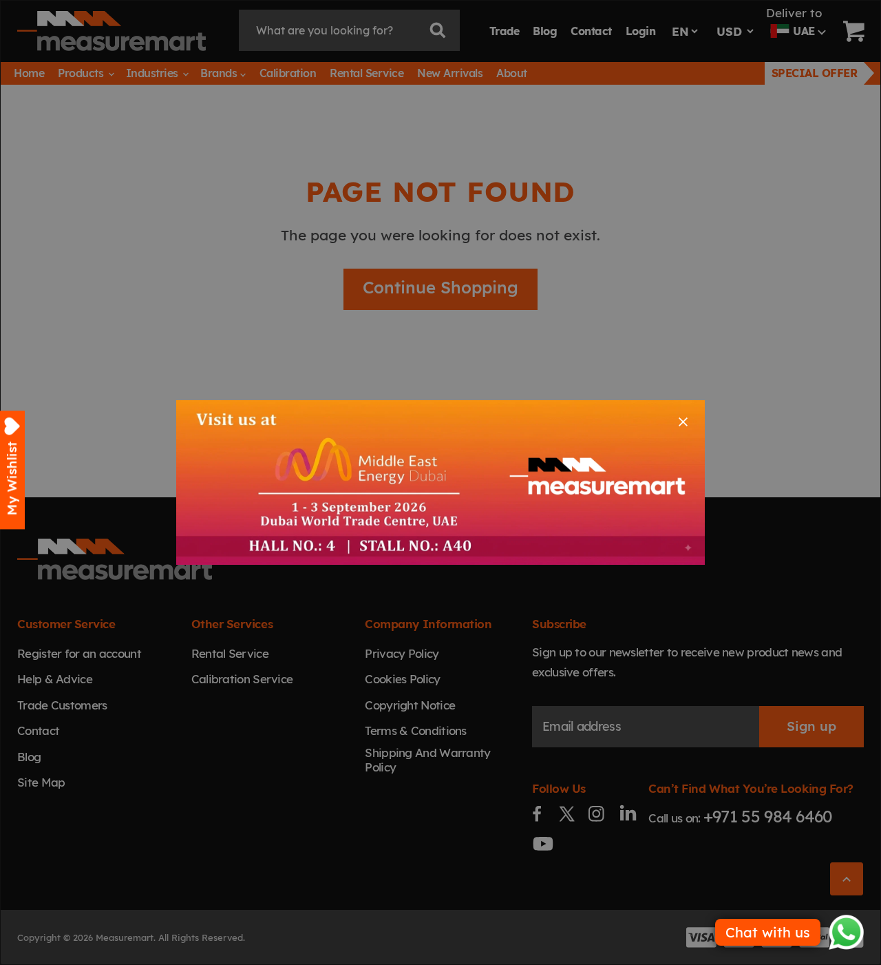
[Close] (683, 422)
